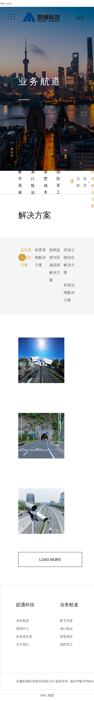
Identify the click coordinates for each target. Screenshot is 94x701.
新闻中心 (22, 628)
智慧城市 (45, 182)
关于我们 (22, 644)
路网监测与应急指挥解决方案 (54, 265)
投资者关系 (24, 636)
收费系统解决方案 (40, 257)
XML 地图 (47, 695)
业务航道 (22, 620)
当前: (78, 182)
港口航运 (33, 182)
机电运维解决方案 (69, 292)
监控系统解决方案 (26, 257)
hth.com (6, 3)
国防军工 (58, 182)
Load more (50, 560)
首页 (80, 18)
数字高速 (20, 182)
